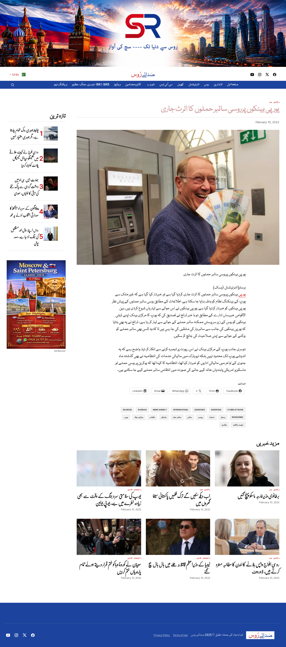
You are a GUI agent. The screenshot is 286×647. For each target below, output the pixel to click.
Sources (127, 410)
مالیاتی (152, 417)
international (180, 410)
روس (270, 102)
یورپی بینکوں (238, 425)
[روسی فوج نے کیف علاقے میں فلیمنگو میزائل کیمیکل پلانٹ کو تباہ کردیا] (51, 156)
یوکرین (224, 425)
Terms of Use (180, 635)
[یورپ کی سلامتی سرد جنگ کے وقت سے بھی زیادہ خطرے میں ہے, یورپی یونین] (109, 468)
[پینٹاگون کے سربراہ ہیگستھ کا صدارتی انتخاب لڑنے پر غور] (51, 212)
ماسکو (163, 417)
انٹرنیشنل (137, 490)
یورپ (126, 417)
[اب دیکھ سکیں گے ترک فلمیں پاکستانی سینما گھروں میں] (178, 468)
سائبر (190, 417)
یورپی (242, 294)
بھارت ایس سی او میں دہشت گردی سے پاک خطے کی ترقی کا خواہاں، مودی (24, 186)
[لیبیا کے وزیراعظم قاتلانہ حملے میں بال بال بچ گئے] (178, 537)
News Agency (160, 410)
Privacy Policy (162, 635)
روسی (200, 417)
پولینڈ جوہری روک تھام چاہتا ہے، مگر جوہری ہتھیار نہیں (24, 133)
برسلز (223, 417)
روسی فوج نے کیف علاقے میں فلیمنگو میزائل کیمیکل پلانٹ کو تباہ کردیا (24, 159)
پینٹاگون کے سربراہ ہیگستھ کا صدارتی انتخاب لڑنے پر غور (24, 212)
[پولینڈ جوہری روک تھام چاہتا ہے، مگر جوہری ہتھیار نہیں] (51, 133)
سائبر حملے (177, 417)
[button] (12, 85)
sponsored (237, 417)
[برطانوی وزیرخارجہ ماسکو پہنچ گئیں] (247, 468)
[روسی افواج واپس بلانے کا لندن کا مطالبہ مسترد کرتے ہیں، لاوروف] (247, 537)
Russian (142, 410)
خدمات (211, 417)
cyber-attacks (235, 410)
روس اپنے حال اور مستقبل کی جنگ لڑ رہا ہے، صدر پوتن (25, 237)
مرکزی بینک (138, 417)
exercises (200, 410)
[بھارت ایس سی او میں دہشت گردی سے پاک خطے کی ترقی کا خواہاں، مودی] (51, 183)
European (216, 410)
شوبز (201, 490)
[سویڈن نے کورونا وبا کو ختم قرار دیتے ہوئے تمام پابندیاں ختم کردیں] (109, 537)
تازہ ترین (275, 102)
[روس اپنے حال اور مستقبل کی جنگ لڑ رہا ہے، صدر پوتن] (51, 234)
